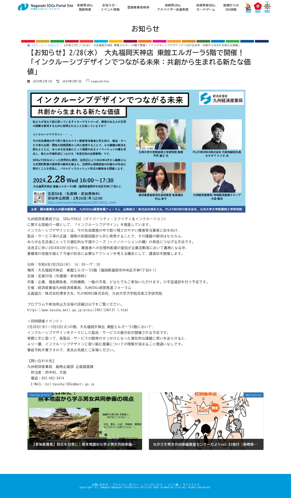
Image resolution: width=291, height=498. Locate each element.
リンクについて (153, 484)
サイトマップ (191, 484)
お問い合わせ (100, 484)
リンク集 (173, 484)
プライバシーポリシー (126, 484)
